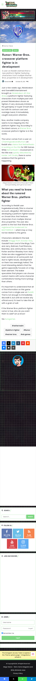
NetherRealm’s (13, 150)
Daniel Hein (8, 81)
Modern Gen (7, 50)
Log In (18, 638)
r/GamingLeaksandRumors (14, 141)
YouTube (5, 384)
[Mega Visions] (11, 4)
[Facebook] (4, 343)
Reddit (31, 292)
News (11, 46)
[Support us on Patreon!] (18, 15)
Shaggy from (20, 240)
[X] (9, 343)
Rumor (27, 330)
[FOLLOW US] (33, 654)
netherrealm (18, 326)
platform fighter (13, 330)
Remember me (8, 633)
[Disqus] (18, 419)
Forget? (30, 628)
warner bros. (12, 334)
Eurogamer (10, 319)
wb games (26, 334)
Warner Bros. (25, 128)
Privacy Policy (18, 673)
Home (5, 46)
